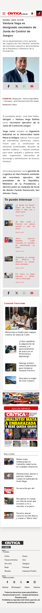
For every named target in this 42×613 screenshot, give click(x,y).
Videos (27, 587)
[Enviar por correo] (31, 87)
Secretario (8, 101)
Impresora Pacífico (29, 571)
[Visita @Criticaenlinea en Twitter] (14, 582)
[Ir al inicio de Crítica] (18, 13)
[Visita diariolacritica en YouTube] (28, 582)
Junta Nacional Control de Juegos (26, 101)
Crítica (7, 556)
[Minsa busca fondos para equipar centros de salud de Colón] (21, 318)
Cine (24, 560)
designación (16, 99)
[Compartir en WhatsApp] (25, 86)
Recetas (8, 571)
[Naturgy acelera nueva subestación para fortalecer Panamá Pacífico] (10, 367)
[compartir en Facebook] (8, 87)
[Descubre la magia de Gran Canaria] (10, 380)
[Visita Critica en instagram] (35, 582)
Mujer (7, 567)
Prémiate (25, 567)
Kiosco (24, 556)
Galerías (37, 587)
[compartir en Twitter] (16, 87)
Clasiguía (25, 563)
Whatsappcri (16, 587)
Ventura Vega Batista (30, 99)
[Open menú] (4, 13)
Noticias (5, 587)
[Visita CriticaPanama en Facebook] (7, 582)
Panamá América (11, 560)
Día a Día (8, 563)
